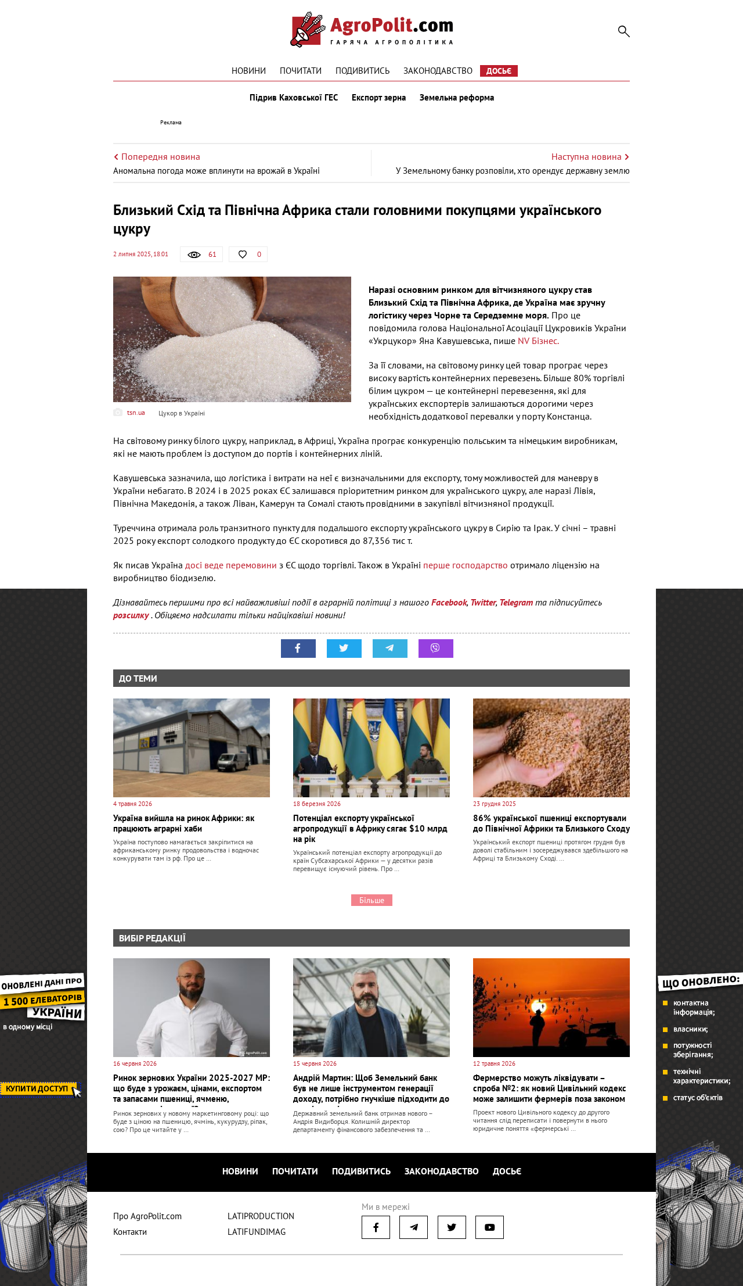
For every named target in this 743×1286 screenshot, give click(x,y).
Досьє (498, 71)
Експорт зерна (379, 97)
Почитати (301, 70)
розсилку (132, 615)
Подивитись (362, 70)
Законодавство (438, 70)
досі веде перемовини (231, 565)
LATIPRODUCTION (261, 1215)
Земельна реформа (457, 97)
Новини (249, 70)
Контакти (130, 1231)
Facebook (449, 602)
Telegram (516, 602)
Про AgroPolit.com (147, 1215)
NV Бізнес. (537, 340)
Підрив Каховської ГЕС (294, 97)
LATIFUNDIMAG (257, 1231)
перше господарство (465, 565)
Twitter (483, 602)
